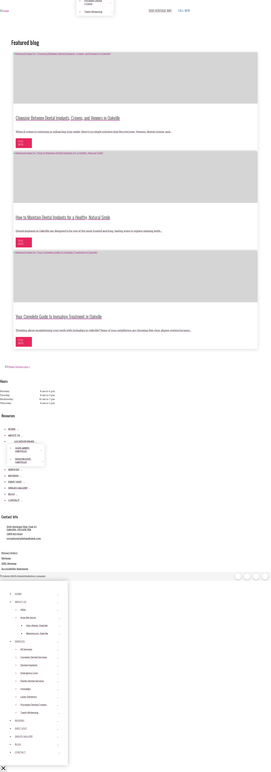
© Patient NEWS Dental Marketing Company (23, 576)
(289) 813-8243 (15, 533)
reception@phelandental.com (24, 538)
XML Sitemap (9, 563)
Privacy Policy (9, 553)
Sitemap (6, 558)
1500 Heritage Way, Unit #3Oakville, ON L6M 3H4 (22, 528)
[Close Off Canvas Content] (3, 768)
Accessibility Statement (14, 568)
